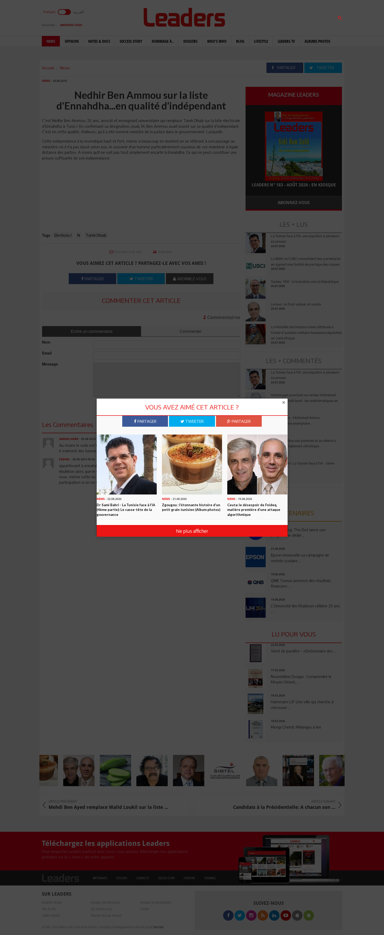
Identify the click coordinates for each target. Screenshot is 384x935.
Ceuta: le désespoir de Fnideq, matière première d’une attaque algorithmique (253, 510)
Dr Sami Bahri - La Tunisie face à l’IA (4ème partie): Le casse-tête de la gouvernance (126, 510)
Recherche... (258, 17)
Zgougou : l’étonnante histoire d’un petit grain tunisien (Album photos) (191, 507)
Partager (146, 421)
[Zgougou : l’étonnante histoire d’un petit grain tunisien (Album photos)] (192, 464)
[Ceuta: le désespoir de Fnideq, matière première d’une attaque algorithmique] (257, 464)
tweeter (194, 421)
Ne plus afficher (192, 531)
